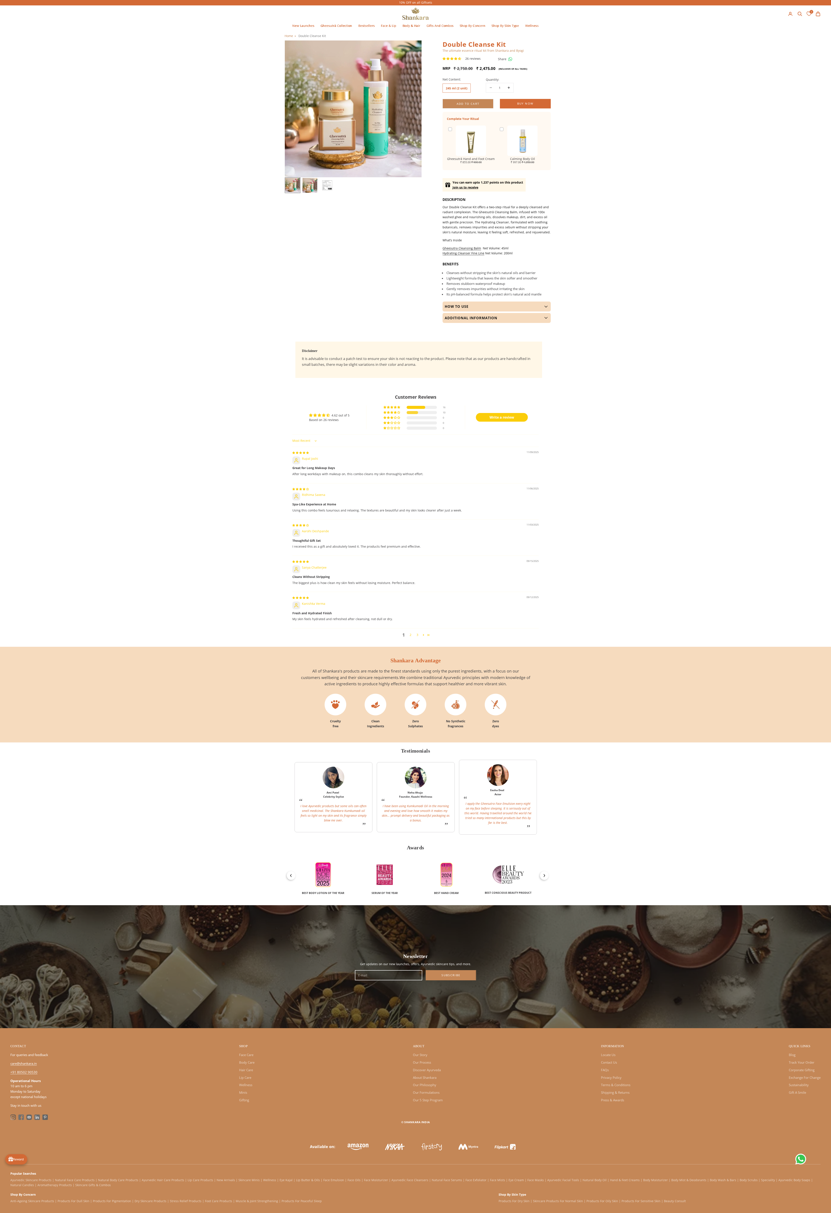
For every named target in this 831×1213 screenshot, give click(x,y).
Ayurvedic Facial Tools (563, 1180)
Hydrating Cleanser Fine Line (463, 253)
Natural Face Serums (447, 1180)
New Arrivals (226, 1180)
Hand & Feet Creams (625, 1180)
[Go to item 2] (310, 185)
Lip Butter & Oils (308, 1180)
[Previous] (289, 873)
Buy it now (525, 103)
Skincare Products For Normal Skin (558, 1201)
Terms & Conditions (615, 1085)
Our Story (420, 1055)
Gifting (244, 1100)
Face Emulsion (333, 1180)
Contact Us (609, 1062)
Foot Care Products (218, 1201)
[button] (452, 58)
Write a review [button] (502, 417)
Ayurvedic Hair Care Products (163, 1180)
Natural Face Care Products (75, 1180)
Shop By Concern (472, 26)
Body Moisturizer (655, 1180)
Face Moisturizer (376, 1180)
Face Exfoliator (475, 1180)
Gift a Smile (797, 1092)
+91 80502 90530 (23, 1072)
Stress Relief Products (185, 1201)
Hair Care (246, 1070)
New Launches (303, 26)
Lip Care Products (200, 1180)
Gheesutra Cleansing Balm (462, 248)
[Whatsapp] (510, 59)
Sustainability (799, 1085)
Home (289, 36)
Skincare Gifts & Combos (93, 1185)
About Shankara (424, 1077)
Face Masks (535, 1180)
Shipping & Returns (615, 1092)
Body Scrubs (749, 1180)
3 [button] (417, 635)
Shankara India (417, 1122)
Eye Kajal (286, 1180)
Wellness (532, 26)
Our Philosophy (424, 1085)
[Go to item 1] (292, 185)
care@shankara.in (23, 1063)
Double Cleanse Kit (312, 36)
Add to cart (468, 104)
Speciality (768, 1180)
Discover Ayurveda (427, 1070)
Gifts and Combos (440, 26)
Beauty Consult (675, 1201)
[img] (300, 453)
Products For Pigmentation (112, 1201)
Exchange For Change (805, 1077)
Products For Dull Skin (73, 1201)
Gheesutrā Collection (336, 26)
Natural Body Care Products (118, 1180)
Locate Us (608, 1055)
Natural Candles (22, 1185)
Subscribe (450, 975)
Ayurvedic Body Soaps (794, 1180)
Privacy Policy (611, 1077)
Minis (243, 1092)
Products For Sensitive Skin (641, 1201)
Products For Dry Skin (514, 1201)
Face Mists (497, 1180)
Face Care (246, 1055)
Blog (792, 1055)
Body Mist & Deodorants (688, 1180)
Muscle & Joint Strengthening (257, 1201)
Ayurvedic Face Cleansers (409, 1180)
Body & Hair (411, 26)
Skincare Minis (249, 1180)
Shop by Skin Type (505, 26)
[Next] (542, 873)
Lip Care (245, 1077)
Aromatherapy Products (54, 1185)
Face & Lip (388, 26)
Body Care (246, 1062)
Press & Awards (612, 1100)
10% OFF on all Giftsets (415, 2)
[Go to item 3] (327, 185)
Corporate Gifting (802, 1070)
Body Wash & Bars (723, 1180)
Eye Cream (516, 1180)
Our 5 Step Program (428, 1100)
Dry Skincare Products (150, 1201)
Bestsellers (366, 26)
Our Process (422, 1062)
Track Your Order (801, 1062)
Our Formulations (426, 1092)
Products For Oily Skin (602, 1201)
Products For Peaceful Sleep (302, 1201)
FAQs (605, 1070)
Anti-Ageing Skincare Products (32, 1201)
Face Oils (354, 1180)
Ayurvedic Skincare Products (31, 1180)
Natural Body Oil (595, 1180)
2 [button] (410, 635)
